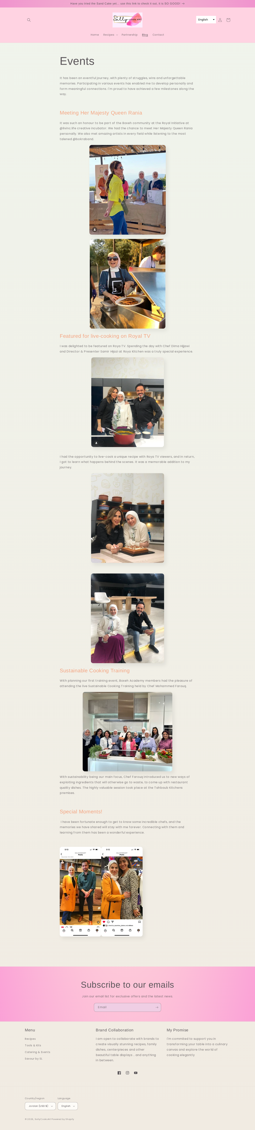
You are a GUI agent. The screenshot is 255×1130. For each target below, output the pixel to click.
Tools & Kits (33, 1045)
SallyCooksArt (43, 1119)
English (66, 1106)
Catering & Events (37, 1052)
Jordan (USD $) (38, 1106)
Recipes (30, 1039)
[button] (29, 20)
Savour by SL (33, 1059)
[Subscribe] (157, 1007)
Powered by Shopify (63, 1119)
